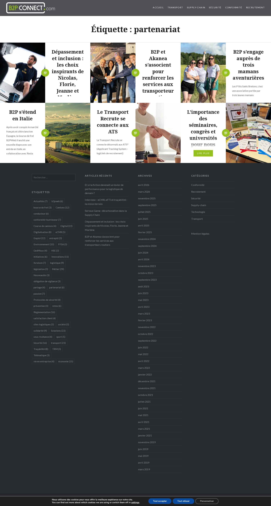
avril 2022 (143, 360)
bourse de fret (43, 207)
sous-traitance (43, 336)
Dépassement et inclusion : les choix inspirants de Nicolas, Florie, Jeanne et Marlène (106, 225)
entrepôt (55, 238)
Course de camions (45, 226)
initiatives (40, 256)
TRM (56, 349)
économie (65, 361)
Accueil (158, 7)
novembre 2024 (147, 238)
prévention (41, 305)
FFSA (62, 244)
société (63, 324)
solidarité (40, 330)
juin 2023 (143, 293)
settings (135, 502)
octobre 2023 (145, 272)
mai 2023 (143, 299)
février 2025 (145, 232)
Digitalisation (42, 232)
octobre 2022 (145, 333)
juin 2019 (143, 449)
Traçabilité (41, 349)
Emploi (39, 238)
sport (60, 336)
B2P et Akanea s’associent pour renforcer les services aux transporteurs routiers (102, 240)
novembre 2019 (147, 442)
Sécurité (215, 7)
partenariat (56, 287)
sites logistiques (44, 324)
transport (58, 342)
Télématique (42, 355)
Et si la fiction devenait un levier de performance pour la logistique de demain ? (104, 188)
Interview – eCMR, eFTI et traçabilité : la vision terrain (106, 201)
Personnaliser (207, 501)
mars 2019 (144, 469)
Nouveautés (42, 275)
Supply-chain (196, 7)
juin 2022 (143, 347)
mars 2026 (144, 191)
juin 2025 (143, 218)
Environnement (44, 244)
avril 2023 (143, 306)
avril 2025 (143, 225)
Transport (175, 7)
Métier (58, 269)
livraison (40, 262)
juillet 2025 (144, 211)
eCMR (60, 232)
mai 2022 (143, 354)
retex (56, 305)
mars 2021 (144, 428)
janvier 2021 (145, 435)
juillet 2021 (144, 401)
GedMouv (40, 250)
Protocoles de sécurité (47, 299)
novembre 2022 (147, 326)
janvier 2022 (145, 374)
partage (39, 287)
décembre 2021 (146, 381)
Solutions (58, 330)
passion (39, 293)
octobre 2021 (145, 394)
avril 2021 (143, 421)
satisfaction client (45, 318)
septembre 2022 (147, 340)
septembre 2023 (147, 279)
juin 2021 (143, 408)
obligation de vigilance (47, 281)
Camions (62, 207)
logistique (57, 262)
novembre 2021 (147, 388)
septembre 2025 (147, 205)
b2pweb (57, 201)
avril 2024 (143, 259)
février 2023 (145, 320)
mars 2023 (144, 313)
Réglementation (44, 312)
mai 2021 (143, 415)
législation (41, 269)
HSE (55, 250)
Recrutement (255, 7)
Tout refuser (183, 501)
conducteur (41, 213)
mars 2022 (144, 367)
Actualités (41, 201)
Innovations (60, 256)
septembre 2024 (147, 245)
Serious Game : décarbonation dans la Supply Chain (106, 212)
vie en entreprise (44, 361)
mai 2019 (143, 455)
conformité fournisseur (47, 219)
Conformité (233, 7)
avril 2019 (143, 462)
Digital (66, 226)
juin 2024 (143, 252)
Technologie (198, 211)
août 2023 (143, 286)
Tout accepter (160, 501)
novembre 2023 (147, 266)
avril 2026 (143, 184)
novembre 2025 (147, 198)
